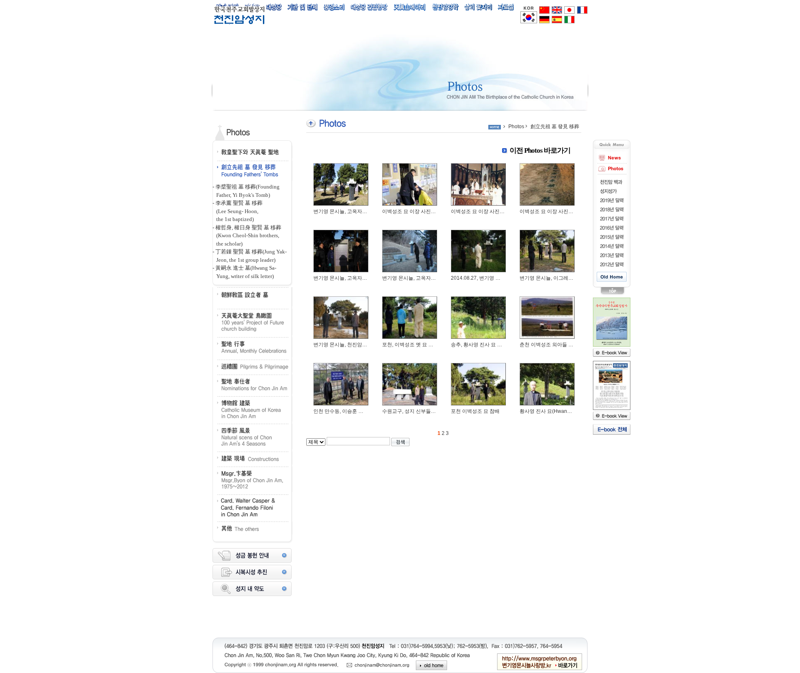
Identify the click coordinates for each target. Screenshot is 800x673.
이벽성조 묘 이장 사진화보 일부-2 (488, 211)
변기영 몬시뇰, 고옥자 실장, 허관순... (354, 278)
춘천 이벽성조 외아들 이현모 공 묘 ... (560, 345)
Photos (516, 126)
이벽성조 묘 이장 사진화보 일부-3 (419, 211)
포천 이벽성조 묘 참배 (475, 411)
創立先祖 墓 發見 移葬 (554, 126)
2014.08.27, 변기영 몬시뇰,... (483, 278)
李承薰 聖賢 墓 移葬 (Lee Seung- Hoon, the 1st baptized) (237, 211)
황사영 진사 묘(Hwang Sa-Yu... (554, 411)
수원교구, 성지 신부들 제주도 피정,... (422, 411)
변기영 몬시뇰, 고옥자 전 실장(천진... (354, 211)
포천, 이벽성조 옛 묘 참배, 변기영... (421, 345)
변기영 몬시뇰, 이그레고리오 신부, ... (560, 278)
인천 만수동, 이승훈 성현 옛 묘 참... (352, 411)
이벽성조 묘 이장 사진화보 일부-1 (557, 211)
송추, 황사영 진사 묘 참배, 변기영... (489, 345)
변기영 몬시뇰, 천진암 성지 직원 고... (354, 345)
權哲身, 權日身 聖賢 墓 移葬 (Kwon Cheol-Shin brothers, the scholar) (246, 235)
